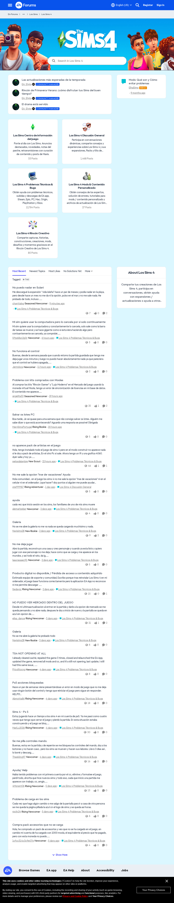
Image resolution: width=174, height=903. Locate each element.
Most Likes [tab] (54, 271)
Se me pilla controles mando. (29, 741)
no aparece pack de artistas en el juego (36, 445)
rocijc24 (16, 811)
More (87, 271)
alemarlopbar (19, 508)
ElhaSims (133, 87)
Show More (61, 854)
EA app (52, 870)
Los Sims (33, 14)
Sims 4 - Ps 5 (20, 712)
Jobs (124, 870)
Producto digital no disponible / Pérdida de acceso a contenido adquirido (57, 573)
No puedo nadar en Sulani (28, 287)
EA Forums (13, 14)
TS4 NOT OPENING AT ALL (29, 653)
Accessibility (105, 870)
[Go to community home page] (25, 5)
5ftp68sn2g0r (19, 337)
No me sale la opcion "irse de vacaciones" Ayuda (41, 474)
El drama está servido (35, 104)
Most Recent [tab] (19, 271)
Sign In (160, 5)
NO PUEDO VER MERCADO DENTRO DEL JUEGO (42, 602)
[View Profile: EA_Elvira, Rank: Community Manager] (15, 82)
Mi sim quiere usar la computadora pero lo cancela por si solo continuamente (59, 322)
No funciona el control (25, 351)
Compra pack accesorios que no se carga (37, 825)
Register (148, 5)
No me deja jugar (22, 544)
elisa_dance (18, 618)
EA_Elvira (26, 84)
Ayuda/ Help (20, 770)
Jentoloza (17, 366)
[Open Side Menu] (10, 5)
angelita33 (18, 396)
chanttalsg (18, 303)
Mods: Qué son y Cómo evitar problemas (143, 81)
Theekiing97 (18, 757)
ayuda (16, 500)
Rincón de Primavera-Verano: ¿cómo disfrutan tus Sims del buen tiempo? (61, 92)
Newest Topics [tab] (37, 271)
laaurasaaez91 (19, 560)
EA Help (68, 870)
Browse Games (29, 870)
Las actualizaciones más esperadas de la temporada (53, 80)
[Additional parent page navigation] (24, 14)
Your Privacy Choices (153, 890)
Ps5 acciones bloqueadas (28, 682)
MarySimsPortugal (22, 427)
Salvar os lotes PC (23, 414)
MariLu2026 (18, 727)
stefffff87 (18, 487)
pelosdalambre (20, 461)
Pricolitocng (18, 669)
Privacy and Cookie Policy (75, 896)
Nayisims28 (18, 530)
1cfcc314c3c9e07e (23, 840)
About (85, 870)
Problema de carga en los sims (30, 799)
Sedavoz (17, 589)
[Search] (137, 5)
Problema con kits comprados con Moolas (37, 380)
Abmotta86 (18, 698)
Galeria (16, 522)
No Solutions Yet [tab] (73, 271)
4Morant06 (18, 786)
